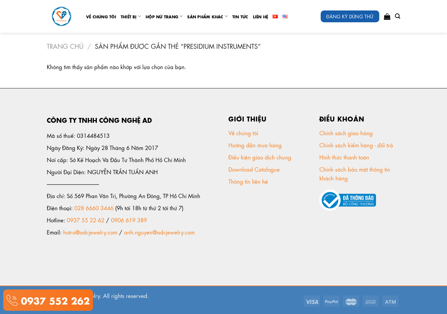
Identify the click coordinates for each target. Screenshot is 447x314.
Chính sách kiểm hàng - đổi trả (357, 144)
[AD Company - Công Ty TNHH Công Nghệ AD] (61, 16)
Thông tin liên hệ (249, 181)
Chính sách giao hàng (346, 132)
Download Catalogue (254, 169)
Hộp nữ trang (162, 16)
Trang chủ (65, 46)
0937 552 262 (54, 299)
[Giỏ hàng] (387, 16)
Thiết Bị (129, 16)
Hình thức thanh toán (345, 156)
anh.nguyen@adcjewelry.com (159, 231)
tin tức (240, 16)
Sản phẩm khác (205, 16)
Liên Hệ (260, 16)
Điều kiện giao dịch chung (260, 156)
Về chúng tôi (101, 16)
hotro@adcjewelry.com (90, 231)
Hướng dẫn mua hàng (255, 144)
